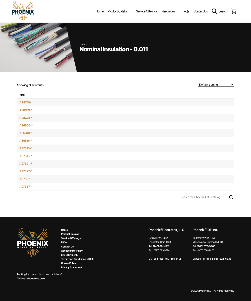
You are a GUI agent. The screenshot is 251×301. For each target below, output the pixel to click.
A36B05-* (26, 125)
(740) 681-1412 (161, 246)
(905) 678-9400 (206, 246)
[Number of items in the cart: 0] (233, 11)
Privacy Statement (71, 267)
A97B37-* (26, 186)
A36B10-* (26, 133)
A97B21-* (25, 163)
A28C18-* (26, 102)
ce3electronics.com (33, 278)
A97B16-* (25, 156)
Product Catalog (70, 233)
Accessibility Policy (72, 250)
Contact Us (200, 11)
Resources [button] (169, 11)
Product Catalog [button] (118, 11)
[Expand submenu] (130, 11)
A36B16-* (25, 140)
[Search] (231, 197)
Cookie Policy (68, 263)
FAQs (186, 11)
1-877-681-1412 (172, 258)
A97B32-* (26, 179)
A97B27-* (26, 171)
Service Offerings (146, 11)
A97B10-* (25, 148)
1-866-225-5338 (221, 258)
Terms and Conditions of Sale (77, 259)
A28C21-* (26, 117)
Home (99, 11)
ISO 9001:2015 (69, 254)
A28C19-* (26, 110)
